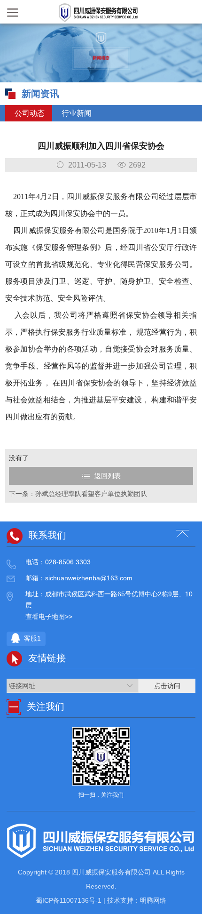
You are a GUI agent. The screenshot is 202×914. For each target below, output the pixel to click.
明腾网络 (153, 900)
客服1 (31, 638)
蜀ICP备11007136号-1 (69, 900)
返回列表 (107, 476)
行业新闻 (76, 113)
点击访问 (167, 686)
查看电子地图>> (48, 616)
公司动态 (29, 113)
